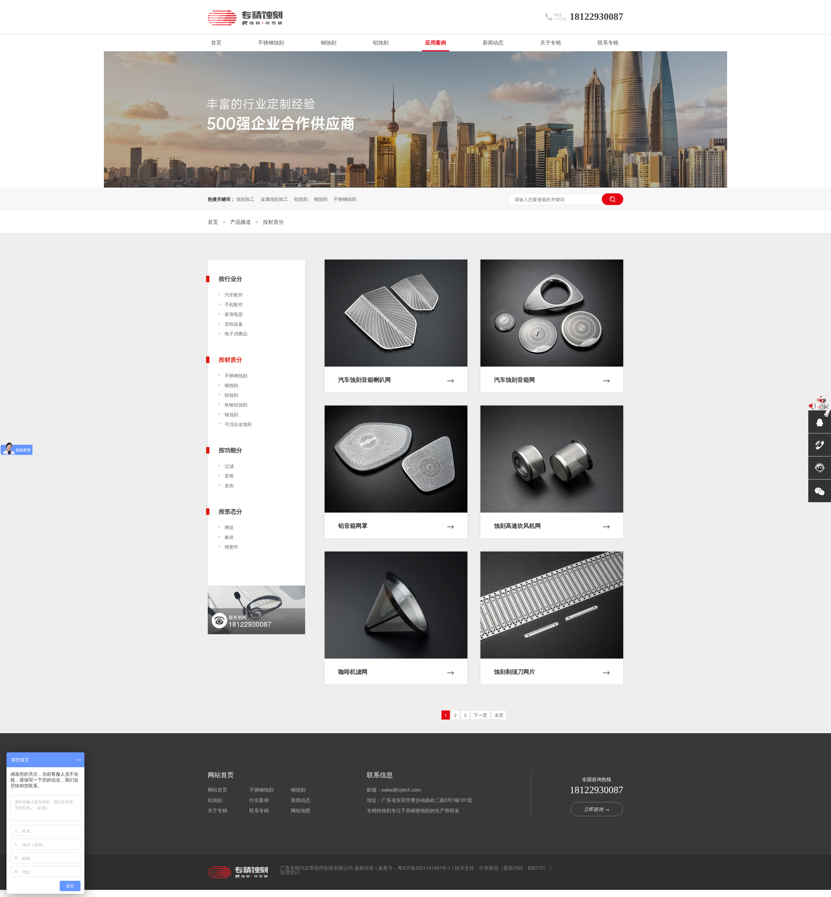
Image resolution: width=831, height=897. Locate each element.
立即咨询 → (596, 809)
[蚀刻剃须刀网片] (551, 605)
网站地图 (300, 810)
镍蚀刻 (231, 414)
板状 (229, 537)
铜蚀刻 (328, 42)
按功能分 (230, 449)
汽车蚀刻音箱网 (514, 379)
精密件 (231, 546)
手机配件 (234, 304)
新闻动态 (493, 42)
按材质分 (273, 221)
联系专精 (608, 42)
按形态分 (230, 510)
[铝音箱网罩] (396, 459)
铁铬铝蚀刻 (236, 404)
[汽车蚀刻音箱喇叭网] (396, 313)
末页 (498, 715)
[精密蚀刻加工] (415, 185)
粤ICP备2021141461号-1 (424, 867)
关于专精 (550, 42)
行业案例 (259, 799)
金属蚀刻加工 (274, 199)
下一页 (480, 715)
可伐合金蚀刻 (238, 424)
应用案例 (435, 42)
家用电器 (234, 314)
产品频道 (241, 221)
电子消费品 (236, 333)
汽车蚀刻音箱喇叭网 (364, 379)
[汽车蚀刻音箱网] (551, 313)
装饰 (229, 475)
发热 (229, 485)
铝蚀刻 (381, 42)
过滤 (229, 466)
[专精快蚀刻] (238, 872)
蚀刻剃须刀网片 (514, 671)
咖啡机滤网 (352, 671)
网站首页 (221, 774)
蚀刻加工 (245, 199)
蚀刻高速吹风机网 (517, 525)
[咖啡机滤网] (396, 605)
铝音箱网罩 (352, 525)
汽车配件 (234, 294)
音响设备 (234, 324)
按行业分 (230, 278)
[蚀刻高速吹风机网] (551, 459)
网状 (229, 527)
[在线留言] (819, 468)
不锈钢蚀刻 (271, 42)
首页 (216, 42)
